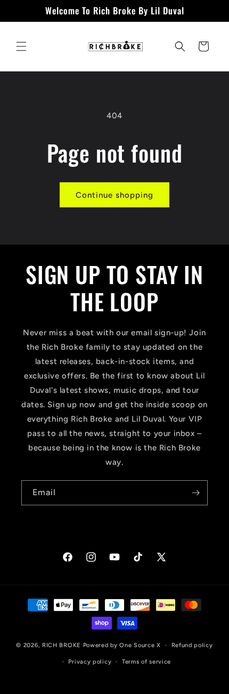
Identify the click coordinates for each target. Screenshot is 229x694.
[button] (21, 46)
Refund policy (192, 645)
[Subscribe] (195, 492)
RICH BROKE (62, 645)
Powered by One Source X (122, 645)
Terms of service (146, 661)
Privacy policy (89, 661)
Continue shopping (114, 195)
